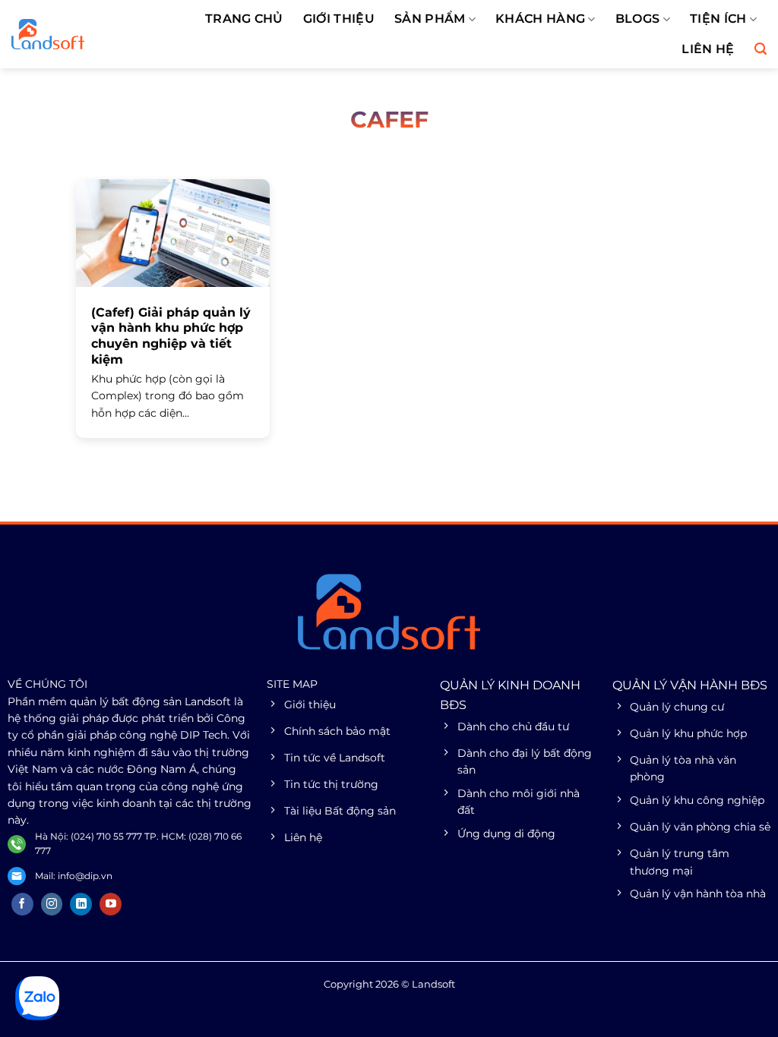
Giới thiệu (339, 18)
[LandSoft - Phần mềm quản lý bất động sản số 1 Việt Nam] (80, 34)
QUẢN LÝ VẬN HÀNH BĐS (689, 685)
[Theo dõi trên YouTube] (111, 904)
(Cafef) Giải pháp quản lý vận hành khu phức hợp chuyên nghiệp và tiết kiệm (171, 336)
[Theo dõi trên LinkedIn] (81, 904)
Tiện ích (718, 18)
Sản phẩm (430, 18)
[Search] (760, 49)
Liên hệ (708, 49)
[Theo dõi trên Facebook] (22, 904)
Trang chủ (244, 18)
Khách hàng (540, 18)
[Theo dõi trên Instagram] (52, 904)
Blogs (637, 18)
